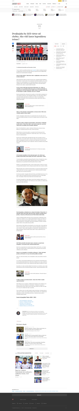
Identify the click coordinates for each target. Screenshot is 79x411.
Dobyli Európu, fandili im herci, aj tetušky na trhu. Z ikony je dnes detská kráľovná (30, 15)
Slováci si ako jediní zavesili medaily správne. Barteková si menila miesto (46, 379)
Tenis (40, 3)
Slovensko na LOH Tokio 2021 (25, 303)
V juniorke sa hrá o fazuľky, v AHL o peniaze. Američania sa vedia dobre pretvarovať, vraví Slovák (63, 15)
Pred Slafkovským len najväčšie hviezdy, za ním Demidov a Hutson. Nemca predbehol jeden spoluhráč (18, 15)
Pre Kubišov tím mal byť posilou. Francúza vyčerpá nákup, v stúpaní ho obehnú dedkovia (40, 15)
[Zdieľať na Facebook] (13, 43)
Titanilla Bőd (18, 63)
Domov (13, 391)
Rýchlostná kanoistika (30, 391)
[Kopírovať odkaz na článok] (13, 48)
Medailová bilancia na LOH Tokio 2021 (27, 305)
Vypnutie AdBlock (34, 399)
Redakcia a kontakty (23, 399)
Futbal (27, 3)
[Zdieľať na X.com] (13, 46)
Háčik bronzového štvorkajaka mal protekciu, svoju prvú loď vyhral (46, 372)
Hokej (37, 3)
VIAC (59, 3)
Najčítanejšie (57, 43)
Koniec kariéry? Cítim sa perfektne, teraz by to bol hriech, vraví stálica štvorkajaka (46, 365)
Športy (24, 391)
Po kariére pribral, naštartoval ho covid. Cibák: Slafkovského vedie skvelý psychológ (52, 15)
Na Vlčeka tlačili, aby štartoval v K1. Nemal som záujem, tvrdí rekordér (35, 149)
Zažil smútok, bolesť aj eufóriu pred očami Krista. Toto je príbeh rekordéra (35, 237)
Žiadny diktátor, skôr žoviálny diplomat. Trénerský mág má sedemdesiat (35, 274)
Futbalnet (32, 3)
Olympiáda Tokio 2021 (17, 9)
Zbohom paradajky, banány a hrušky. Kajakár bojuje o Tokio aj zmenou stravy (34, 106)
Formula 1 (54, 3)
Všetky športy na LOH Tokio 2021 (26, 304)
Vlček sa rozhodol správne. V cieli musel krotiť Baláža (46, 357)
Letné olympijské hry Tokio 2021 (26, 300)
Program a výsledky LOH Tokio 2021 (26, 301)
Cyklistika (49, 3)
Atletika (44, 3)
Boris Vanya (43, 374)
